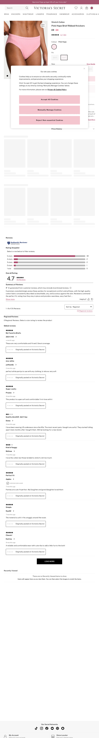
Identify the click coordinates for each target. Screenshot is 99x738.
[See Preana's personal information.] (14, 393)
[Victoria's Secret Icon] (49, 8)
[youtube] (52, 728)
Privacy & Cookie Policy (57, 89)
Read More (91, 120)
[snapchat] (62, 728)
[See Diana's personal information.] (13, 421)
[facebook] (47, 728)
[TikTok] (36, 728)
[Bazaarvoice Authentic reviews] (17, 243)
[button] (7, 76)
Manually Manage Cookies (49, 110)
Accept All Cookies (49, 99)
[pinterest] (57, 728)
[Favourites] (76, 8)
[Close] (84, 68)
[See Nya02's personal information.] (13, 511)
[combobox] (81, 307)
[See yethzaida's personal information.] (16, 365)
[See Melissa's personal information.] (14, 451)
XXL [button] (90, 69)
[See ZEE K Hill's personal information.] (16, 337)
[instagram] (41, 728)
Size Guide (91, 64)
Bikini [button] (55, 57)
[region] (49, 97)
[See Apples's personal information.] (13, 479)
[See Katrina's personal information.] (14, 539)
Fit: (52, 53)
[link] (81, 8)
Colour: (54, 42)
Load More (50, 561)
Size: (53, 64)
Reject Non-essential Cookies (49, 120)
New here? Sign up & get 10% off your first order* (49, 2)
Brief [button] (64, 57)
